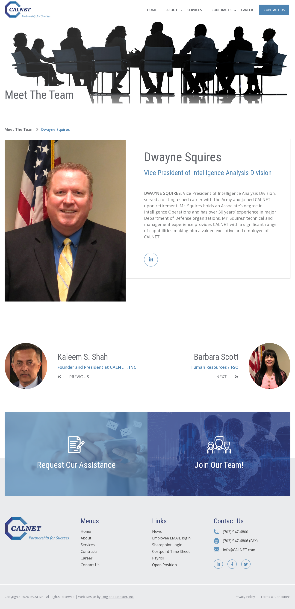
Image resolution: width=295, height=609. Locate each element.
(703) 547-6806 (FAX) (240, 540)
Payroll (158, 558)
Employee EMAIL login (171, 538)
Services (194, 10)
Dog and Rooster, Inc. (117, 596)
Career (247, 10)
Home (152, 10)
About (172, 10)
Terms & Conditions (275, 596)
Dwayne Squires (55, 129)
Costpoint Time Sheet (171, 551)
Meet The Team (19, 129)
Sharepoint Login (167, 544)
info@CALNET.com (239, 549)
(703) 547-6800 (235, 531)
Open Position (164, 564)
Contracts (221, 10)
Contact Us (274, 10)
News (157, 531)
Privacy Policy (245, 596)
